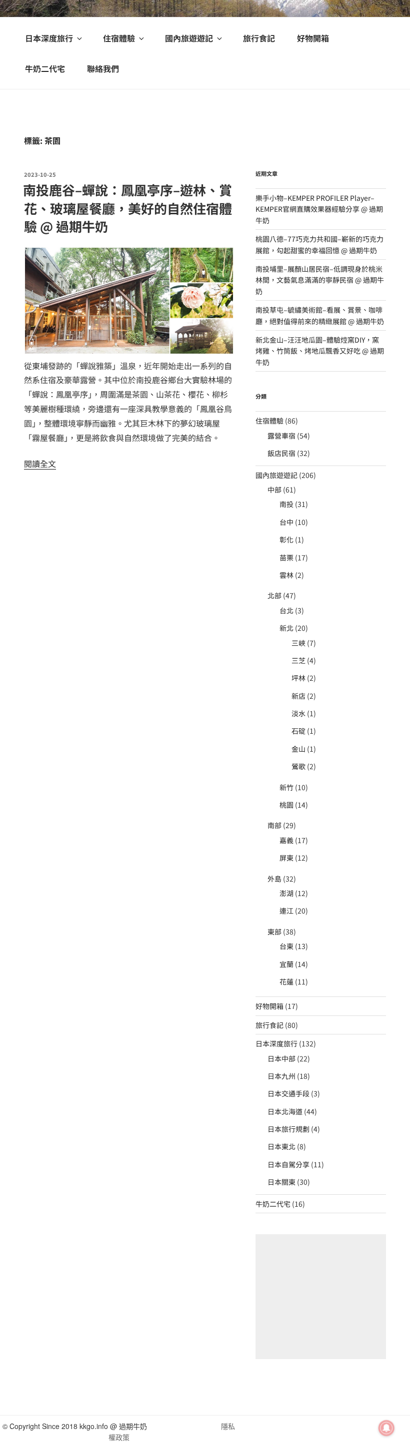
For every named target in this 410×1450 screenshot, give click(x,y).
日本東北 (282, 1146)
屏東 (287, 858)
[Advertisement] (321, 1296)
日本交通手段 (289, 1093)
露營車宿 (282, 436)
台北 (287, 610)
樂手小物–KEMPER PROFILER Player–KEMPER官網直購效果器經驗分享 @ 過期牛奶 (319, 209)
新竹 (287, 787)
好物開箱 (313, 38)
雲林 (287, 575)
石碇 (299, 731)
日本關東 (282, 1182)
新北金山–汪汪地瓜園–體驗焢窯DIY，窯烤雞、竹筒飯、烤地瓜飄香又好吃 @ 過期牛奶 (320, 351)
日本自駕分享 (289, 1164)
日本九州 (282, 1076)
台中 (287, 522)
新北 (287, 628)
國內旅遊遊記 (189, 38)
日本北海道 (285, 1111)
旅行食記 (259, 38)
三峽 (299, 643)
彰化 (287, 539)
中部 (275, 489)
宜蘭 (287, 964)
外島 (275, 879)
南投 (287, 504)
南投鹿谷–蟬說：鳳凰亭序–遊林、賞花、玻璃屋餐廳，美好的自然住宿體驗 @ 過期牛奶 (127, 207)
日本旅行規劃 (289, 1129)
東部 (275, 932)
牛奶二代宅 (45, 68)
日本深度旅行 (49, 38)
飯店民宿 (282, 453)
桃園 (287, 805)
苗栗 (287, 557)
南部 (275, 825)
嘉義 (287, 840)
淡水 (299, 713)
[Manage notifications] (386, 1428)
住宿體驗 (119, 38)
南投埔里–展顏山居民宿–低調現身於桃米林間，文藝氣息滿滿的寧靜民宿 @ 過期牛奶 (320, 280)
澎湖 (287, 893)
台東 (287, 946)
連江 (287, 911)
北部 (275, 595)
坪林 (299, 678)
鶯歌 (299, 766)
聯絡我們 (103, 68)
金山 (299, 749)
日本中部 (282, 1058)
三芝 (299, 660)
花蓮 (287, 981)
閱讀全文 (40, 464)
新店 (299, 696)
